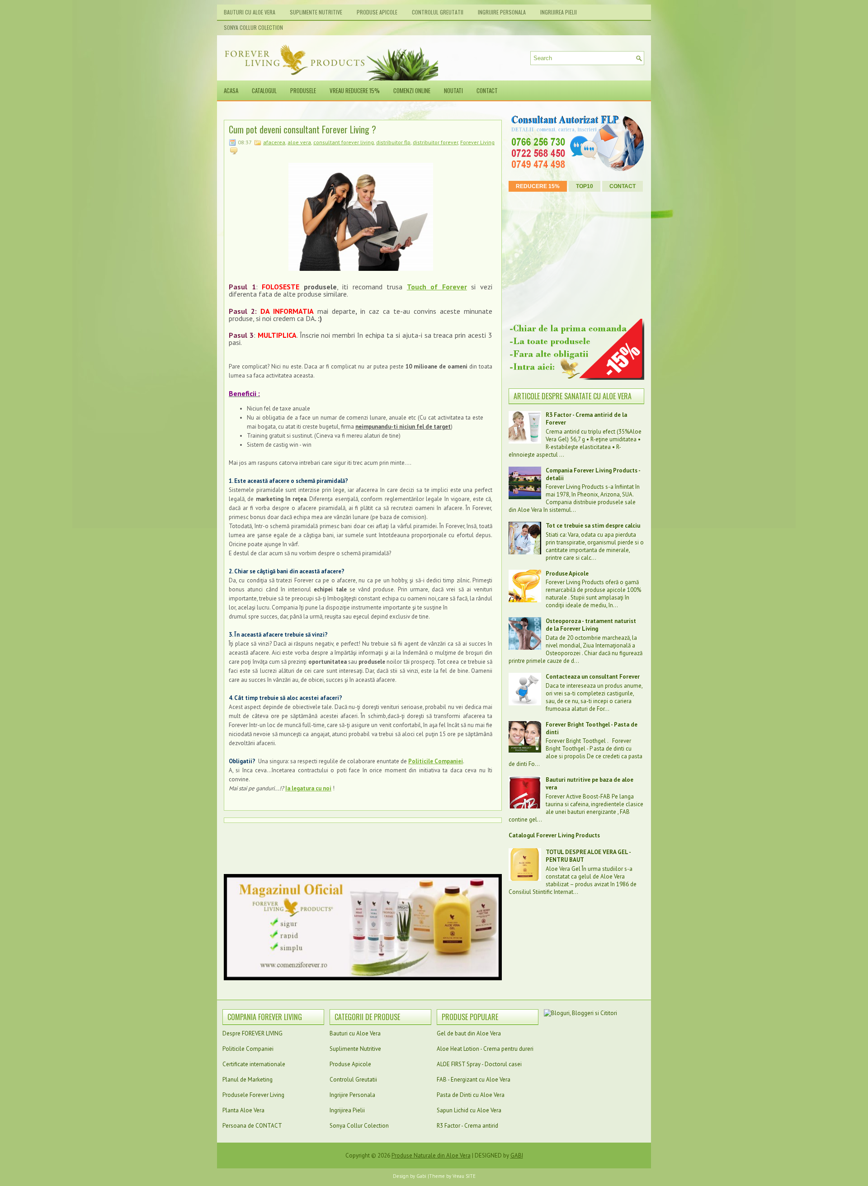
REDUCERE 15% (538, 186)
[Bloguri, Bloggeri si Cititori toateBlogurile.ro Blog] (580, 1013)
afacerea (274, 142)
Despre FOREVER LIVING (252, 1033)
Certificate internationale (253, 1064)
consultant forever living (343, 142)
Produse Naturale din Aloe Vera (431, 1155)
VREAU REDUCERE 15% (355, 90)
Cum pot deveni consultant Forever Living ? (302, 129)
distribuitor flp (393, 142)
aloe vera (299, 142)
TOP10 (584, 186)
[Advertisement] (388, 111)
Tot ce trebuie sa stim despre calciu (593, 525)
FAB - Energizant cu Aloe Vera (473, 1079)
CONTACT (487, 90)
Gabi (421, 1176)
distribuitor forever (435, 142)
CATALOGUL (264, 90)
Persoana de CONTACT (252, 1125)
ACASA (231, 90)
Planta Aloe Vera (243, 1110)
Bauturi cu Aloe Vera (249, 12)
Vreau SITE (464, 1176)
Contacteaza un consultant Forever (593, 676)
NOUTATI (453, 90)
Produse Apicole (377, 12)
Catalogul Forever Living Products (554, 835)
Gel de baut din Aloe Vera (469, 1033)
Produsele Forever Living (253, 1095)
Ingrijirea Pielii (558, 12)
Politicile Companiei (248, 1049)
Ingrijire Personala (502, 12)
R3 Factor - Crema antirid (467, 1125)
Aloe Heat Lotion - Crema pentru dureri (485, 1049)
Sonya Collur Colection (253, 27)
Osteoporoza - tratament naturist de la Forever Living (591, 625)
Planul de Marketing (247, 1079)
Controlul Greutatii (437, 12)
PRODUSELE (303, 90)
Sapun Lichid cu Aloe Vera (469, 1110)
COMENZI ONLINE (411, 90)
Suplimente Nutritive (316, 12)
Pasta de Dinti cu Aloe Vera (471, 1095)
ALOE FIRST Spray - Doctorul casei (479, 1064)
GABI (516, 1155)
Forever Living (477, 142)
